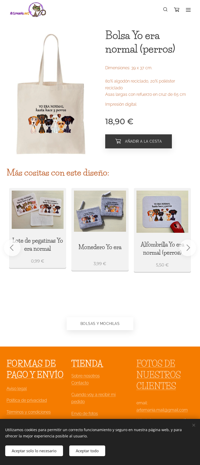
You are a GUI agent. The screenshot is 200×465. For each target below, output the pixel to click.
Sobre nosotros (85, 375)
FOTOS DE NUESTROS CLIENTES (158, 375)
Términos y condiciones (29, 412)
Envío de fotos (84, 413)
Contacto (80, 382)
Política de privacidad (27, 400)
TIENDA (87, 364)
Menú (188, 9)
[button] (165, 9)
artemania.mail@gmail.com (162, 409)
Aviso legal (17, 388)
